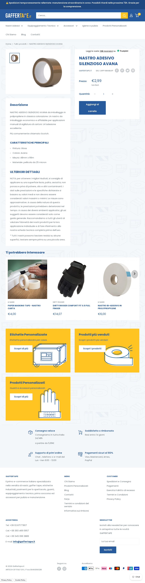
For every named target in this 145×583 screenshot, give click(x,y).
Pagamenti (113, 485)
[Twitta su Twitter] (128, 70)
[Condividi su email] (133, 70)
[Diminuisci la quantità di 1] (95, 94)
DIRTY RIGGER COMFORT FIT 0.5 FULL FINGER (71, 307)
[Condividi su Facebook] (117, 70)
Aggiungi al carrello (92, 108)
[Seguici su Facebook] (59, 569)
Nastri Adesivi (13, 25)
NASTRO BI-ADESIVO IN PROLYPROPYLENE (110, 307)
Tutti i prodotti (20, 44)
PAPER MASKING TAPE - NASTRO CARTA (24, 307)
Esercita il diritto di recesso (121, 490)
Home (8, 44)
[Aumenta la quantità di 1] (113, 94)
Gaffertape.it (85, 70)
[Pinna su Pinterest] (122, 70)
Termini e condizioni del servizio (76, 505)
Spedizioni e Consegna (119, 481)
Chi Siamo (11, 34)
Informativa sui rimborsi (76, 510)
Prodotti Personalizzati (115, 25)
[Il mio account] (131, 15)
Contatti (35, 34)
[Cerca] (124, 15)
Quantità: (84, 93)
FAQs (67, 499)
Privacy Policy (114, 499)
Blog (23, 34)
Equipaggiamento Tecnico (42, 25)
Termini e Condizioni (117, 494)
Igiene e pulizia (90, 25)
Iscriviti (108, 549)
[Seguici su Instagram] (64, 569)
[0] (137, 15)
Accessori (69, 25)
